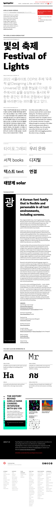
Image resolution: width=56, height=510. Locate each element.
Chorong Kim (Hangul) (26, 306)
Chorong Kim (13, 12)
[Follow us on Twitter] (43, 463)
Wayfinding (31, 482)
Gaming (30, 505)
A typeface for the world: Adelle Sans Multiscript (33, 412)
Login (21, 475)
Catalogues (37, 3)
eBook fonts (49, 488)
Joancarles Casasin (25, 320)
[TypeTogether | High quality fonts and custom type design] (4, 463)
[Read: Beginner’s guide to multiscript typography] (34, 424)
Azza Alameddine (25, 314)
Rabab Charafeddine (25, 331)
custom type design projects (27, 449)
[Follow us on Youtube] (49, 463)
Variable (31, 504)
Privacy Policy (15, 488)
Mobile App (31, 501)
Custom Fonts (25, 3)
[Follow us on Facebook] (45, 463)
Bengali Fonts (41, 492)
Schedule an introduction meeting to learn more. (28, 453)
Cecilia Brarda (24, 336)
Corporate (31, 494)
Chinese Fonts (41, 490)
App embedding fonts (48, 477)
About (4, 475)
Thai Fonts (40, 488)
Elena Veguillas (37, 331)
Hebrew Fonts (41, 487)
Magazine (31, 475)
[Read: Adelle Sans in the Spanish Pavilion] (47, 405)
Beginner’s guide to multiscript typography (33, 416)
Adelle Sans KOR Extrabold (10, 39)
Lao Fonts (40, 491)
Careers (14, 484)
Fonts (4, 472)
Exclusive (31, 497)
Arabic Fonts (40, 474)
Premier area (23, 474)
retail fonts (37, 448)
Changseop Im (20, 12)
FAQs (13, 472)
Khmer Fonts (40, 498)
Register (22, 477)
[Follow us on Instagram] (47, 463)
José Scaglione (35, 309)
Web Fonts (31, 503)
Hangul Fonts (41, 494)
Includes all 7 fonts (44, 12)
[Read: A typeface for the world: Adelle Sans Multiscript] (34, 405)
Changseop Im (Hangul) (26, 308)
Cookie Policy (15, 490)
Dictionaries (32, 492)
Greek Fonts (40, 482)
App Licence (14, 478)
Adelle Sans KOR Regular (10, 107)
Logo (30, 495)
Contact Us (14, 480)
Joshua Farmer (24, 342)
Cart (46, 3)
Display (30, 472)
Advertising (31, 491)
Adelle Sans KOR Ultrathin (10, 75)
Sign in (42, 3)
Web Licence (14, 477)
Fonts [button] (19, 3)
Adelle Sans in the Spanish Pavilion (46, 412)
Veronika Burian (24, 309)
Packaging (31, 490)
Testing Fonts (49, 491)
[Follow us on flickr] (51, 463)
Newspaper (31, 474)
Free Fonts (48, 490)
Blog (31, 3)
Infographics (32, 488)
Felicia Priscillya (24, 338)
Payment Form (6, 480)
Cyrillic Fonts (41, 478)
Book (30, 477)
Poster (30, 484)
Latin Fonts (40, 472)
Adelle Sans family (7, 29)
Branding (31, 481)
